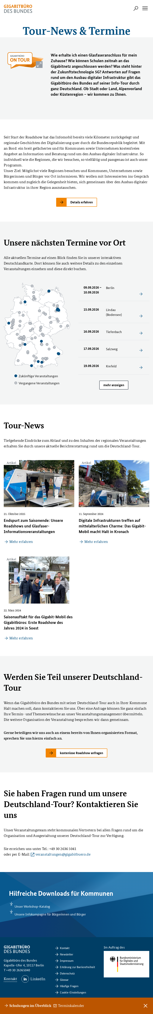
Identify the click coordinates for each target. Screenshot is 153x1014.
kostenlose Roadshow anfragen (81, 753)
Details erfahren (81, 202)
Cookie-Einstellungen (73, 992)
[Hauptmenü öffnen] (144, 8)
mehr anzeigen (113, 385)
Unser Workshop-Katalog (32, 906)
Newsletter (66, 954)
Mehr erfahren (21, 541)
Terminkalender (71, 1005)
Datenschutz (67, 973)
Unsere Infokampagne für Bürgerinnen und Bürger (50, 914)
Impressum (67, 961)
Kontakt (10, 978)
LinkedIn (37, 979)
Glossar (64, 980)
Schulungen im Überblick (30, 1005)
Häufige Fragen (69, 986)
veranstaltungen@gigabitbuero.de (62, 854)
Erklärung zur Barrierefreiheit (77, 967)
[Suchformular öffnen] (135, 8)
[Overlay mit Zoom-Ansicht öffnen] (39, 64)
